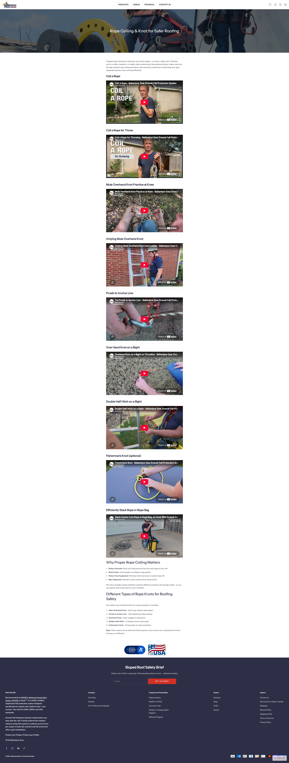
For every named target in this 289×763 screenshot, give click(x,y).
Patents (91, 701)
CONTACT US (165, 4)
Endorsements (155, 697)
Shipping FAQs (266, 714)
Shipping (263, 706)
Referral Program (156, 717)
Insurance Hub (155, 706)
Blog (215, 701)
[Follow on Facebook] (6, 748)
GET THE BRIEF (162, 681)
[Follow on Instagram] (12, 748)
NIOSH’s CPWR (155, 701)
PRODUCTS (123, 4)
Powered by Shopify (28, 756)
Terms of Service (267, 718)
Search (216, 710)
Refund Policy (265, 710)
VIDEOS (136, 4)
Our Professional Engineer (99, 706)
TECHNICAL (149, 4)
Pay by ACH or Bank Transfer (272, 701)
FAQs (216, 706)
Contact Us (264, 697)
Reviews (217, 697)
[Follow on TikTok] (24, 748)
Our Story (92, 697)
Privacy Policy (265, 722)
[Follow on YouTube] (18, 748)
